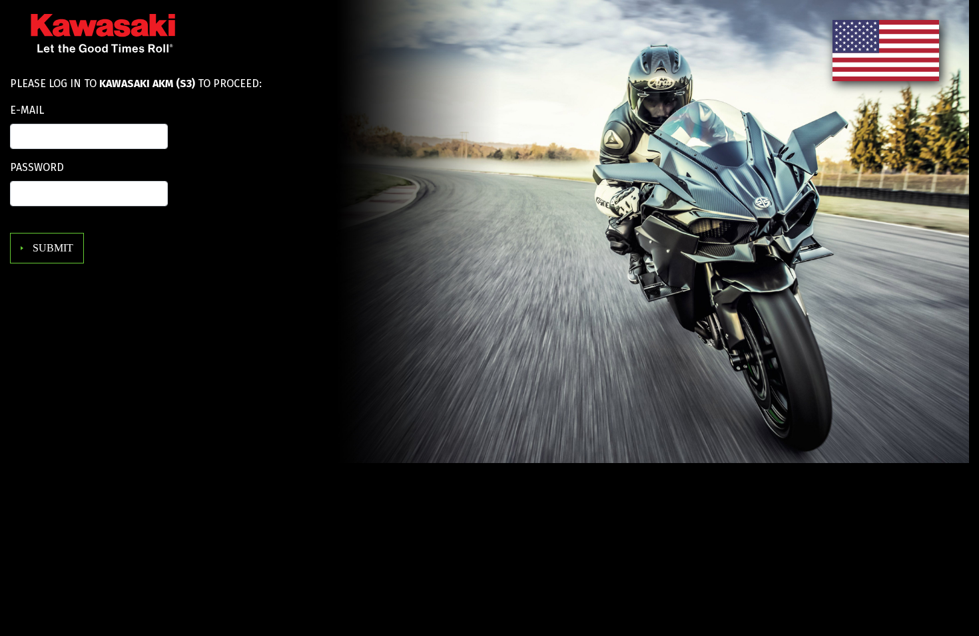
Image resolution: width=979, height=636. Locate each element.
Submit (51, 247)
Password (37, 167)
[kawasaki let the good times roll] (93, 40)
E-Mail (27, 110)
